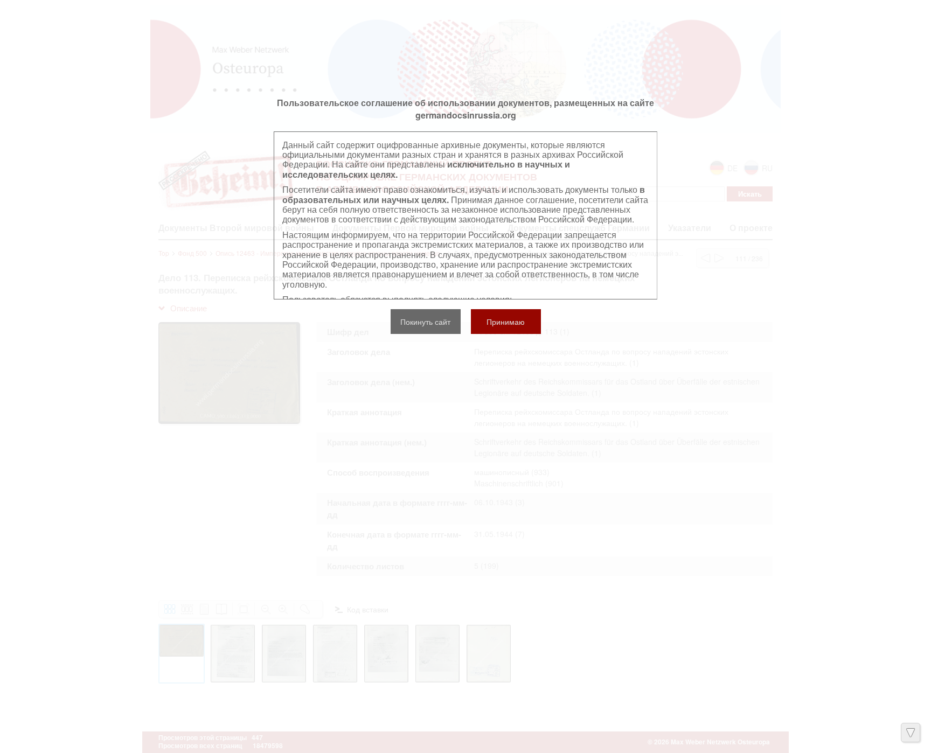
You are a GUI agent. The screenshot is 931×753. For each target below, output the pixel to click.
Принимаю (506, 321)
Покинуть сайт (425, 321)
